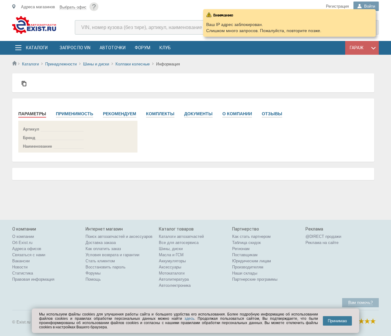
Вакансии (21, 261)
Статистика (22, 273)
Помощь (93, 279)
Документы (198, 113)
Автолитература (174, 279)
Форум (142, 47)
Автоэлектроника (175, 285)
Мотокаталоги (172, 273)
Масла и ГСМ (171, 255)
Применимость (74, 113)
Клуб (165, 47)
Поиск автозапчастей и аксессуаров (119, 236)
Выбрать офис (73, 7)
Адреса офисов (26, 248)
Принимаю (337, 321)
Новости (19, 267)
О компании (237, 113)
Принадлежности (61, 64)
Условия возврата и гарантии (112, 255)
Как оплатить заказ (103, 248)
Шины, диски (171, 248)
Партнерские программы (254, 279)
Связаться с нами (28, 255)
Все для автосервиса (179, 242)
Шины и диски (96, 64)
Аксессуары (170, 267)
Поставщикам (245, 255)
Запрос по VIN (75, 47)
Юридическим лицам (251, 261)
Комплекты (160, 113)
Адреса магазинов (38, 7)
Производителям (247, 267)
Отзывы (272, 113)
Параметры (32, 113)
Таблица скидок (246, 242)
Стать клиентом (100, 261)
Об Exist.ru (22, 242)
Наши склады (244, 273)
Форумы (93, 273)
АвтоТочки (113, 47)
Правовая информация (33, 279)
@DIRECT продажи (323, 236)
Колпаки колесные (132, 64)
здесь (189, 318)
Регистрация (337, 6)
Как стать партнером (251, 236)
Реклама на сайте (321, 242)
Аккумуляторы (172, 261)
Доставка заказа (101, 242)
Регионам (241, 248)
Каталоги (36, 47)
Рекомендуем (119, 113)
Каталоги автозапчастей (181, 236)
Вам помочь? (360, 302)
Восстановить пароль (106, 267)
